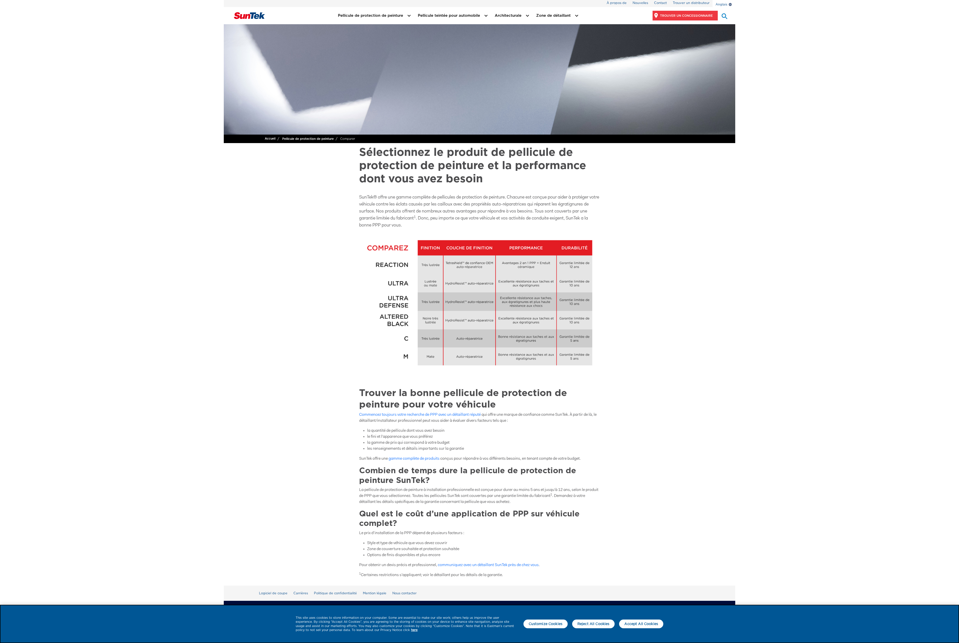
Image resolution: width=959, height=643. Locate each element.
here (414, 630)
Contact (660, 3)
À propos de (617, 3)
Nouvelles (640, 3)
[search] (724, 15)
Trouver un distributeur (691, 3)
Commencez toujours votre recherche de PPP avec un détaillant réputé (420, 415)
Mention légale (374, 593)
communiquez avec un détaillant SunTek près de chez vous (488, 565)
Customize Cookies (545, 624)
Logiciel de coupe (273, 593)
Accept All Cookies (641, 624)
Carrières (300, 593)
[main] (479, 624)
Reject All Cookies (593, 624)
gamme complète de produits (414, 459)
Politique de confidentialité (335, 593)
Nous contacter (404, 593)
